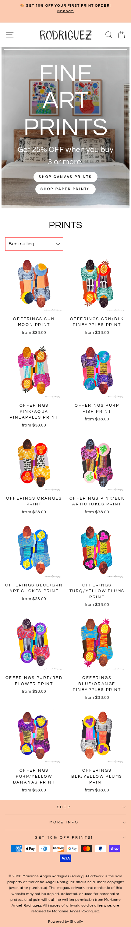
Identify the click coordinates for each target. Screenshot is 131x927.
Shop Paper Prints (65, 189)
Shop (64, 807)
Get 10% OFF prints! (64, 837)
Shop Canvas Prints (65, 177)
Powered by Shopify (65, 922)
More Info (64, 822)
